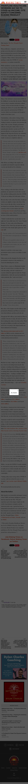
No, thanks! (14, 392)
